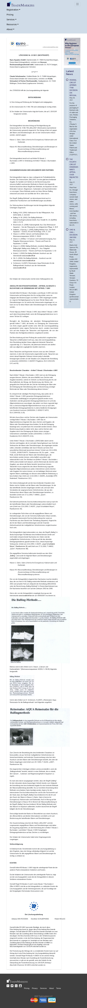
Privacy (35, 988)
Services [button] (11, 19)
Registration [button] (12, 9)
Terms (58, 988)
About (51, 988)
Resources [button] (12, 24)
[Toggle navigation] (77, 4)
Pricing (10, 14)
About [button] (10, 29)
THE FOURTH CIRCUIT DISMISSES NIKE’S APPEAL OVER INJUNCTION (73, 169)
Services (43, 988)
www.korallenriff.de (28, 256)
